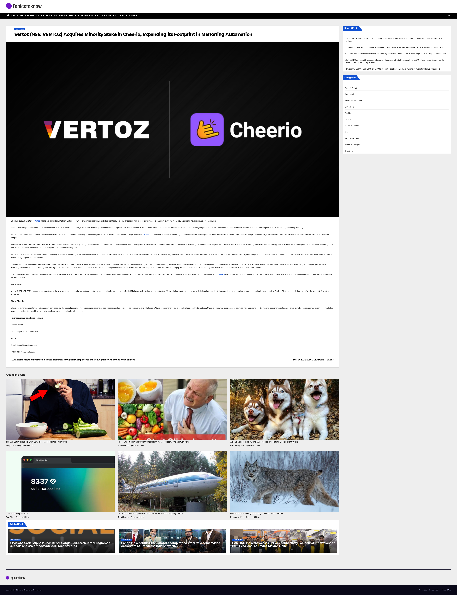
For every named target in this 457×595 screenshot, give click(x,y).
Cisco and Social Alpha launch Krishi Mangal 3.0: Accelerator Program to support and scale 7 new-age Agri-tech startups (60, 544)
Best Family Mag (237, 445)
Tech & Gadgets (108, 15)
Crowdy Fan (123, 445)
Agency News (19, 29)
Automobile (17, 15)
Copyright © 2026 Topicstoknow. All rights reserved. (24, 590)
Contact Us (423, 590)
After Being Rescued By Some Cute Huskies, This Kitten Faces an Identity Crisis (264, 442)
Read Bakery (123, 517)
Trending (349, 151)
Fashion (63, 15)
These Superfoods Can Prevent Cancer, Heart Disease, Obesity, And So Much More (153, 442)
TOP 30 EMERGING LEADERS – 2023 (312, 359)
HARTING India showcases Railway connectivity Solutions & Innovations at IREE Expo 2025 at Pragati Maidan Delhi (283, 544)
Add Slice (10, 517)
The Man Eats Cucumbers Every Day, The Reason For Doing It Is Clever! (36, 442)
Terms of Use (446, 590)
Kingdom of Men (13, 445)
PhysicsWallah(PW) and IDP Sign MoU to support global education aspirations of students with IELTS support (392, 69)
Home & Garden (85, 15)
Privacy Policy (434, 590)
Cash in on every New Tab (17, 514)
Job (97, 15)
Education (51, 15)
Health (72, 15)
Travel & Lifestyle (127, 15)
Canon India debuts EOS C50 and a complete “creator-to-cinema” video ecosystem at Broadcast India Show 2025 (170, 544)
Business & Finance (34, 15)
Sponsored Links (28, 445)
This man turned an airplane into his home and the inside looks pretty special (150, 514)
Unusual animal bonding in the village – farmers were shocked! (256, 514)
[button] (449, 16)
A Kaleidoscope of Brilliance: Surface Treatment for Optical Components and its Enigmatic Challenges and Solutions (74, 359)
